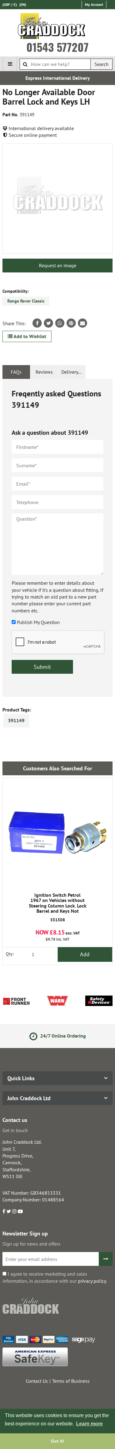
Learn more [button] (89, 1423)
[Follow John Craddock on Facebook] (3, 1211)
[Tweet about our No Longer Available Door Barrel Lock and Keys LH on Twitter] (48, 323)
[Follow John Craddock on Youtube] (20, 1211)
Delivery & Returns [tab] (73, 372)
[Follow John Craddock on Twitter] (8, 1211)
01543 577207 (57, 46)
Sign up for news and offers (31, 1244)
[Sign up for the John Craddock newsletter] (106, 1259)
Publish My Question (38, 622)
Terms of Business (71, 1381)
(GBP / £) (9, 4)
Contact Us (37, 1381)
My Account (94, 4)
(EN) (22, 4)
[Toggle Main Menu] (9, 63)
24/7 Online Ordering (62, 1036)
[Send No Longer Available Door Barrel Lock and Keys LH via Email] (82, 323)
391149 (16, 720)
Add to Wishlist (29, 336)
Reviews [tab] (44, 372)
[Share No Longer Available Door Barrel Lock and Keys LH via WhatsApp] (59, 323)
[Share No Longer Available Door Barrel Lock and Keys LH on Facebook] (37, 323)
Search (101, 64)
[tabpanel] (57, 537)
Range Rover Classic (25, 301)
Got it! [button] (57, 1441)
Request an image (57, 265)
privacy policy (92, 1281)
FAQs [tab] (16, 372)
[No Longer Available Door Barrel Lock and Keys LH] (57, 199)
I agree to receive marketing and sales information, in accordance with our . (54, 1277)
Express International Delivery (57, 78)
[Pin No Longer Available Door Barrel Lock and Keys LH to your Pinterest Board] (71, 323)
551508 (57, 907)
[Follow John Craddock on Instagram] (14, 1211)
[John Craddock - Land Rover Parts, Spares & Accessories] (57, 27)
